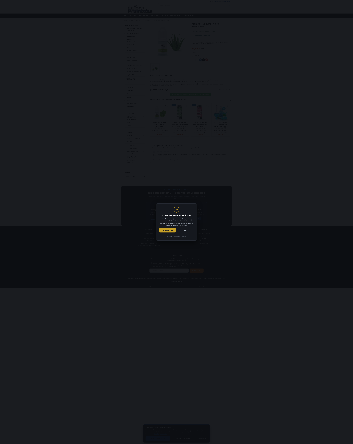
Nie (185, 230)
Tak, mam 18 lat (167, 230)
